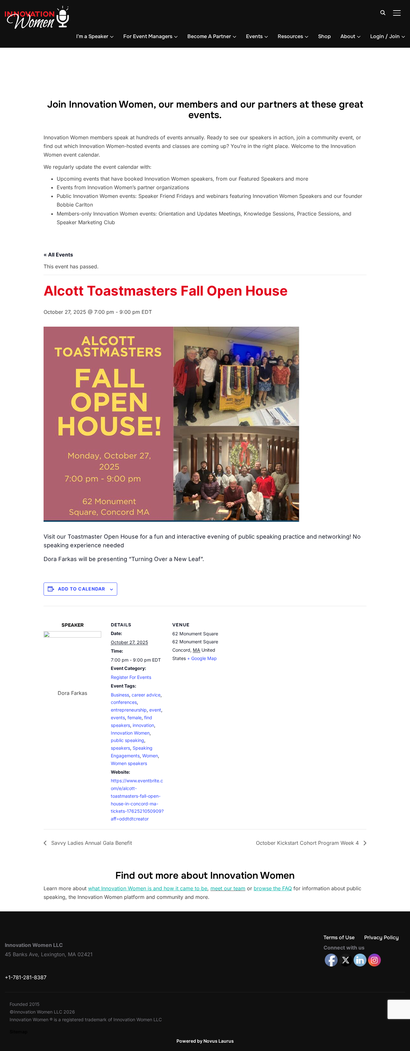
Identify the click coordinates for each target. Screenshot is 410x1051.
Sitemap (19, 1031)
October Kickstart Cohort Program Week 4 (308, 843)
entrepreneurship (129, 710)
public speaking (127, 740)
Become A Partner (209, 36)
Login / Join (385, 36)
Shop (324, 36)
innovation (143, 725)
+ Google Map (202, 658)
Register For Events (131, 677)
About (347, 36)
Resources (290, 36)
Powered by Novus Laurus (205, 1041)
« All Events (58, 254)
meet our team (227, 888)
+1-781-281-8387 (25, 977)
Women (150, 755)
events (118, 717)
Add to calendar (81, 588)
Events (254, 36)
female (134, 717)
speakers (120, 748)
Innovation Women (130, 733)
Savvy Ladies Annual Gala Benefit (91, 843)
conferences (124, 702)
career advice (146, 694)
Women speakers (129, 763)
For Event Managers (147, 36)
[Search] (382, 12)
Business (120, 694)
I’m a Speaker (92, 36)
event (155, 710)
